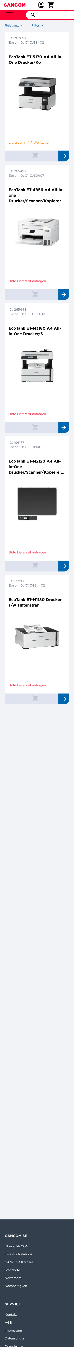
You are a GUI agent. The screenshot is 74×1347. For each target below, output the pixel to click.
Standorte (12, 1270)
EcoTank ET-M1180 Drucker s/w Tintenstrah (35, 602)
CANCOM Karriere (19, 1262)
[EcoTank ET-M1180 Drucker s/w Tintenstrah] (37, 636)
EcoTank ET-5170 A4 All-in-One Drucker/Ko (36, 59)
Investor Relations (18, 1254)
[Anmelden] (41, 5)
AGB (8, 1322)
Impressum (13, 1330)
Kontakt (11, 1314)
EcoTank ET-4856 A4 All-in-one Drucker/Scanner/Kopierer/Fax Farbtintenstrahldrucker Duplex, (36, 195)
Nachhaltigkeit (16, 1286)
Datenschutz (14, 1338)
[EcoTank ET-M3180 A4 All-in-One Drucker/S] (37, 365)
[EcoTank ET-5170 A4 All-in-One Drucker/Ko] (37, 94)
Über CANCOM (17, 1246)
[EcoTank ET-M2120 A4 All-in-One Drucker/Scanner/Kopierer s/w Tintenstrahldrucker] (37, 503)
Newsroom (13, 1278)
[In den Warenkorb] (35, 155)
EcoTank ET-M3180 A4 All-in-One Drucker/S (35, 331)
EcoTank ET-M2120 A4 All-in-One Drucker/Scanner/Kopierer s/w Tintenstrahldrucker (35, 467)
